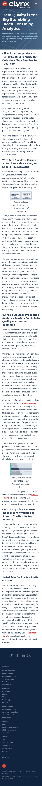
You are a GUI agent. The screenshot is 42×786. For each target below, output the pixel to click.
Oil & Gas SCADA (8, 679)
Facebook (5, 757)
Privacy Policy (7, 773)
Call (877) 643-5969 (9, 771)
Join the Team (7, 742)
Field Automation (8, 670)
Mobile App (6, 700)
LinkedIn (5, 752)
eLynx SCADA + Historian (11, 715)
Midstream (6, 691)
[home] (16, 4)
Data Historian (7, 682)
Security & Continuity (10, 727)
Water (4, 697)
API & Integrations (9, 730)
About (4, 736)
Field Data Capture (9, 676)
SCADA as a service (28, 403)
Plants (4, 694)
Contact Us (6, 745)
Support (5, 721)
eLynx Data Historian (10, 712)
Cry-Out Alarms (8, 673)
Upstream (6, 688)
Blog (4, 724)
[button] (36, 3)
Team (4, 739)
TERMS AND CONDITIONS (26, 771)
